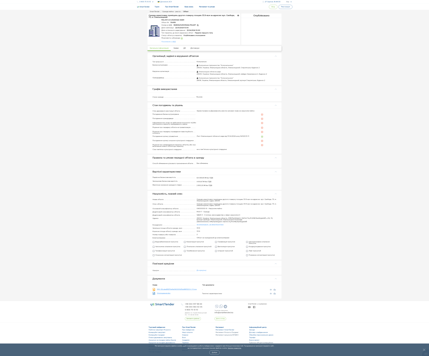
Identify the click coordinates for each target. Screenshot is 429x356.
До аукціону (201, 270)
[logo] (162, 304)
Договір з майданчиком (258, 332)
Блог (184, 337)
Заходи (252, 330)
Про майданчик (188, 330)
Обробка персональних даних (261, 335)
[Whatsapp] (221, 307)
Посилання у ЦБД (168, 41)
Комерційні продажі (157, 335)
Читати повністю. (234, 348)
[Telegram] (225, 307)
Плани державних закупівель (160, 337)
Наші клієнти (187, 332)
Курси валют (254, 340)
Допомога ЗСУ (166, 1)
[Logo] (143, 7)
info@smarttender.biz (223, 312)
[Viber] (216, 307)
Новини (185, 335)
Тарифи (252, 337)
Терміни (185, 342)
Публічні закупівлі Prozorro (160, 330)
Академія (185, 340)
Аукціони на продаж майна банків (162, 340)
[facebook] (254, 307)
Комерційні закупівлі (157, 332)
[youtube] (249, 307)
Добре (214, 352)
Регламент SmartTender (225, 330)
